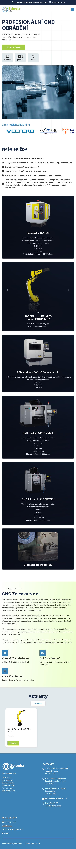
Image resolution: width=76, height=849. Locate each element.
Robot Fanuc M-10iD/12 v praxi (19, 730)
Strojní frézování (9, 822)
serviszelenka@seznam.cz (12, 844)
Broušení (5, 833)
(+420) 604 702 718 (32, 844)
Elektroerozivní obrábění (12, 829)
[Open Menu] (72, 9)
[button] (7, 290)
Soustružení (7, 826)
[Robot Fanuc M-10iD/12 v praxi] (21, 718)
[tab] (38, 703)
